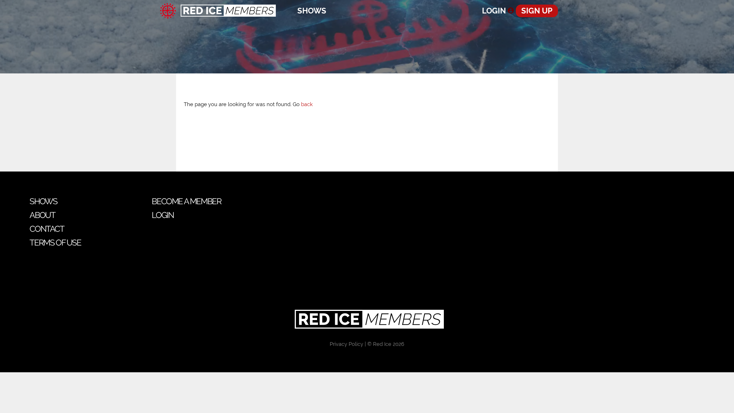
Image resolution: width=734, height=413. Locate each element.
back (307, 104)
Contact (47, 229)
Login (494, 10)
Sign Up (537, 10)
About (42, 215)
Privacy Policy (346, 344)
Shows (311, 10)
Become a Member (186, 201)
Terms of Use (55, 243)
